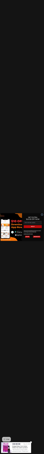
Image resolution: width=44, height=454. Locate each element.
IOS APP (27, 236)
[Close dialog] (42, 215)
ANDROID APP (37, 236)
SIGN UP (32, 226)
